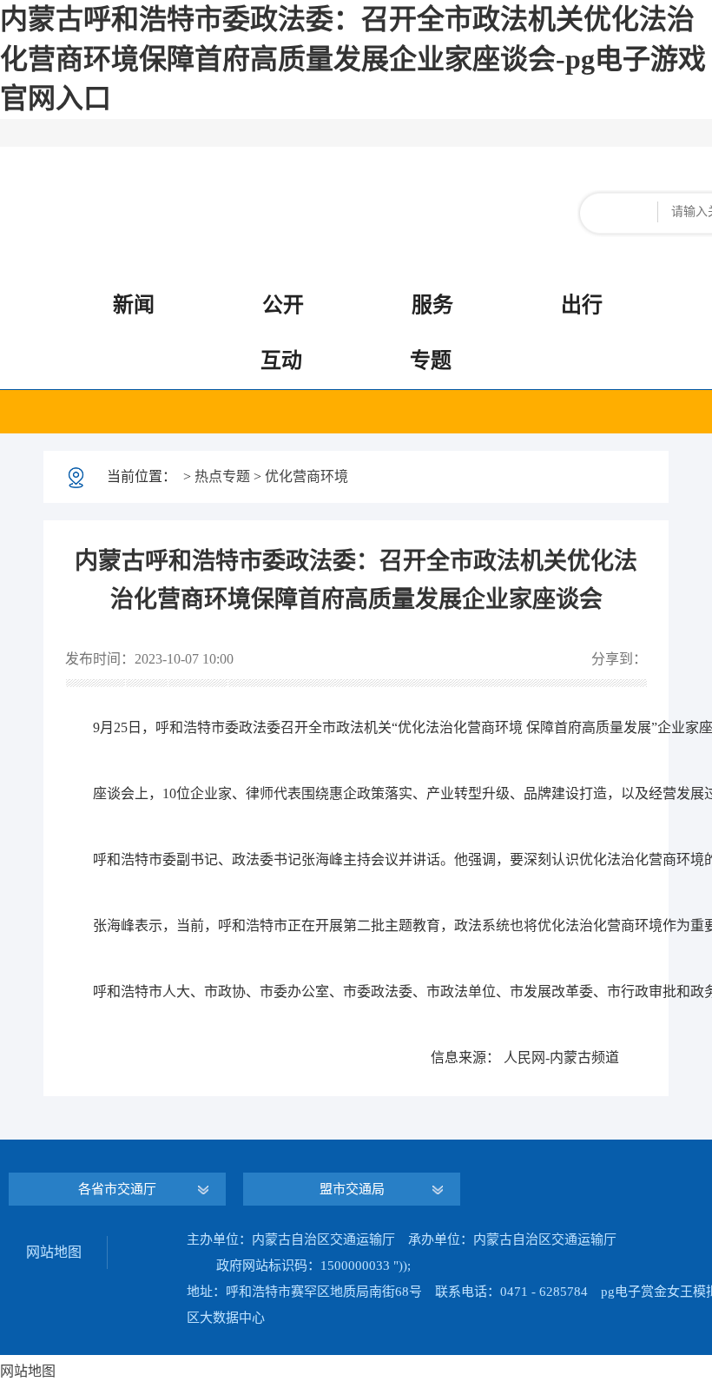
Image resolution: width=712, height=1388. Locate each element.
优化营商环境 (306, 476)
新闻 (134, 305)
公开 (283, 305)
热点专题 (222, 476)
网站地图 (54, 1252)
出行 (582, 305)
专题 (431, 360)
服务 (432, 305)
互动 (281, 360)
